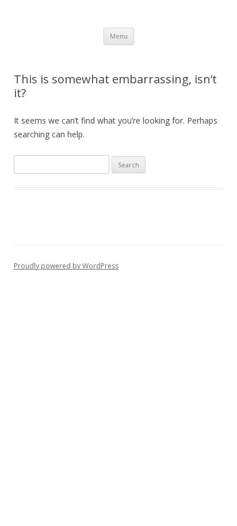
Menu (119, 36)
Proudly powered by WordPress (66, 266)
